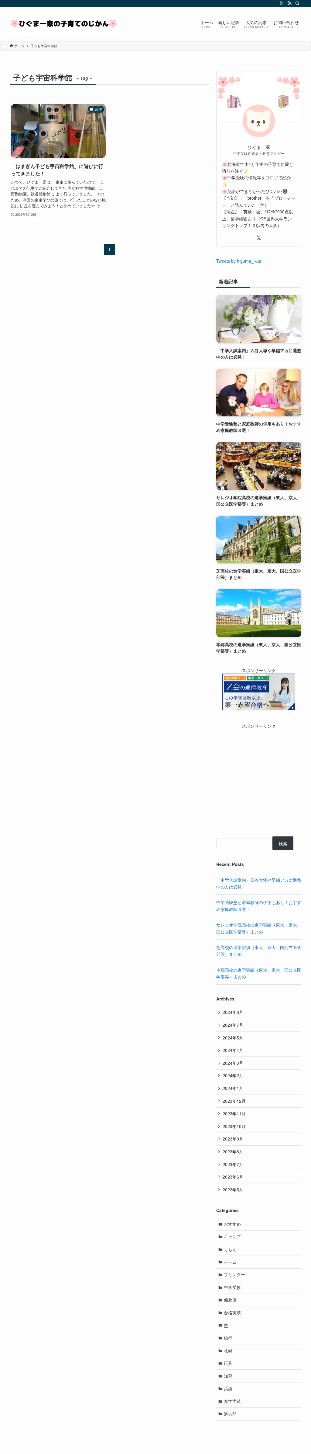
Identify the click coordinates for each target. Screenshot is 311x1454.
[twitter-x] (281, 3)
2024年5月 (233, 1038)
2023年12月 (234, 1101)
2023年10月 (234, 1126)
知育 (228, 1376)
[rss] (289, 3)
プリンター (234, 1274)
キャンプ (232, 1236)
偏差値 (230, 1300)
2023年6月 (233, 1177)
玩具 (228, 1363)
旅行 (228, 1338)
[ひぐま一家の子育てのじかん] (64, 24)
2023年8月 (233, 1151)
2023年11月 (234, 1113)
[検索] (297, 3)
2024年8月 (233, 1012)
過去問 (230, 1414)
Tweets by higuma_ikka (238, 261)
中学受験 (232, 1287)
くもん (230, 1249)
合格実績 (232, 1312)
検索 (283, 843)
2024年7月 (233, 1025)
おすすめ (232, 1224)
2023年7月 (233, 1164)
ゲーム (230, 1262)
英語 (228, 1388)
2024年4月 (233, 1050)
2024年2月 (233, 1075)
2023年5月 (233, 1189)
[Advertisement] (258, 781)
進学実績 (232, 1401)
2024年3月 (233, 1063)
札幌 (228, 1350)
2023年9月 (233, 1139)
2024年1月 (233, 1088)
